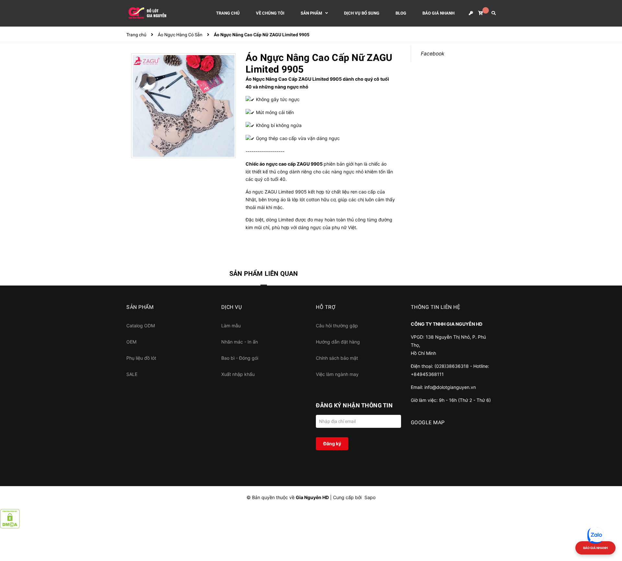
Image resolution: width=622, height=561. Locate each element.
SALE (131, 374)
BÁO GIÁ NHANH (595, 548)
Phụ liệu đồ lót (141, 358)
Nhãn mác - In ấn (239, 342)
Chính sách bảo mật (337, 358)
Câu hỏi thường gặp (337, 325)
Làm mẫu (231, 325)
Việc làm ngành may (337, 374)
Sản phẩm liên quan (263, 273)
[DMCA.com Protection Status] (10, 518)
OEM (131, 342)
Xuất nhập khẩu (238, 374)
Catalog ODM (140, 325)
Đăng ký (332, 443)
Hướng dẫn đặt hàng (338, 342)
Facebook (432, 54)
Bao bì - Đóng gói (239, 358)
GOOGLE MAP (428, 422)
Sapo (369, 497)
